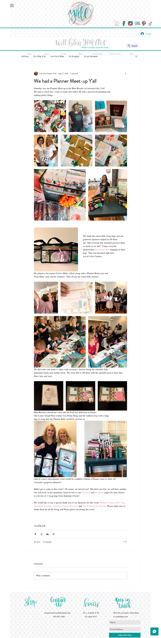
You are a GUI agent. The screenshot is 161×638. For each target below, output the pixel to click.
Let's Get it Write (57, 56)
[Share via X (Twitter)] (41, 534)
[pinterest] (144, 23)
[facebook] (124, 23)
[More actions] (125, 73)
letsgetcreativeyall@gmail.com (57, 612)
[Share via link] (53, 534)
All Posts (25, 56)
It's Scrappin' (74, 56)
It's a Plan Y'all (40, 56)
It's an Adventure (91, 56)
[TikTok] (150, 23)
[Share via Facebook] (35, 534)
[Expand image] (50, 116)
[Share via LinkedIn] (47, 534)
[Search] (139, 23)
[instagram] (130, 23)
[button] (12, 5)
